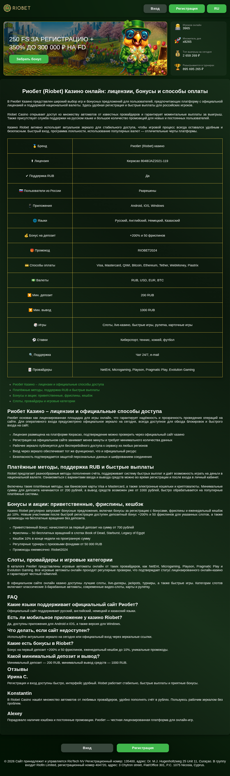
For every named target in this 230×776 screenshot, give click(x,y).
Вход (155, 8)
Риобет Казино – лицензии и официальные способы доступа (58, 384)
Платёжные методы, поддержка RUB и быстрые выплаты (56, 390)
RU (216, 8)
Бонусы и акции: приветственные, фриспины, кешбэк (53, 395)
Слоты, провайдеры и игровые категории (44, 401)
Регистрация (187, 8)
